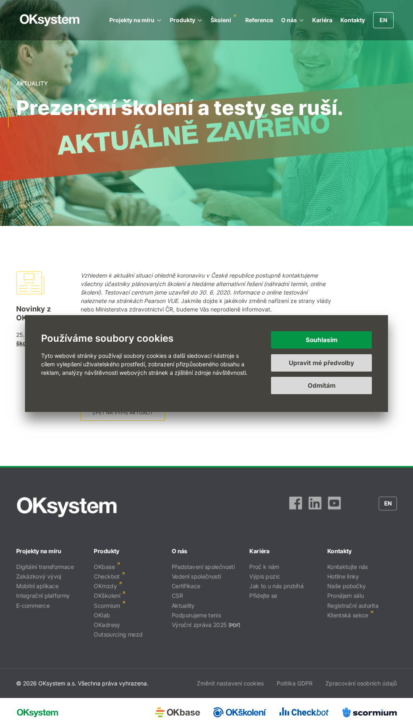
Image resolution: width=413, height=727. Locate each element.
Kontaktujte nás (347, 566)
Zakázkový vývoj (38, 576)
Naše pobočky (346, 586)
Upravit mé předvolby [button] (321, 363)
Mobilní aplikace (37, 586)
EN (383, 20)
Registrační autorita (352, 605)
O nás (289, 20)
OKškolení (107, 595)
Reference (259, 20)
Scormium (107, 605)
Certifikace (186, 586)
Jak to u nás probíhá (276, 586)
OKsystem (49, 20)
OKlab (102, 615)
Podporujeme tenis (196, 615)
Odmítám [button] (322, 385)
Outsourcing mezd (118, 634)
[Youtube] (334, 507)
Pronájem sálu (345, 595)
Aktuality (183, 605)
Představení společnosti (203, 566)
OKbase (104, 566)
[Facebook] (295, 507)
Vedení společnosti (196, 576)
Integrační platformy (43, 595)
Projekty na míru (131, 20)
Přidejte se (263, 595)
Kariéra (322, 20)
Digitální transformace (45, 566)
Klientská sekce (347, 615)
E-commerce (33, 605)
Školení (221, 20)
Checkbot (107, 576)
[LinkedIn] (315, 507)
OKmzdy (105, 586)
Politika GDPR (295, 683)
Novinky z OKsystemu (36, 313)
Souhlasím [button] (322, 340)
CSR (177, 595)
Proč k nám (264, 566)
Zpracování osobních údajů (361, 683)
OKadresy (107, 624)
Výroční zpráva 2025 (199, 624)
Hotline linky (343, 576)
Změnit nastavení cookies (230, 683)
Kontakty (352, 20)
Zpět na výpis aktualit (122, 412)
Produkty (182, 20)
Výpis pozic (264, 576)
